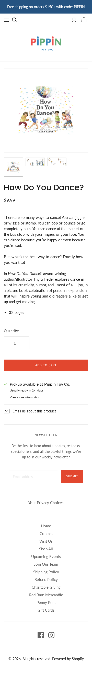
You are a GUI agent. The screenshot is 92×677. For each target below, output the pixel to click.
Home (46, 526)
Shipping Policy (46, 571)
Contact (46, 533)
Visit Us (46, 541)
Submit (72, 476)
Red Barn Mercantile (46, 594)
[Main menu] (6, 19)
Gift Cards (46, 610)
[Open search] (14, 19)
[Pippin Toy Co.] (46, 43)
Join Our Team (46, 564)
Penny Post (46, 602)
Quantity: (11, 331)
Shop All (46, 549)
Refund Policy (46, 579)
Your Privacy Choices (46, 502)
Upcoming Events (46, 556)
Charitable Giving (46, 587)
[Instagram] (51, 635)
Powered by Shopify (68, 659)
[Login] (74, 20)
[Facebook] (41, 635)
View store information (25, 397)
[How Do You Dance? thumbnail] (13, 167)
